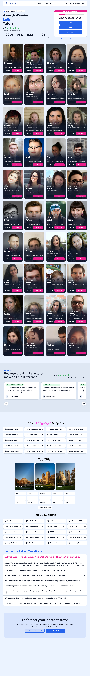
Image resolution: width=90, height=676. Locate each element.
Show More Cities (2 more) (45, 507)
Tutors (4, 7)
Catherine (30, 345)
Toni (49, 283)
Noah (28, 157)
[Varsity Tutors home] (11, 3)
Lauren (50, 251)
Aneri (6, 283)
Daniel (71, 282)
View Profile (7, 70)
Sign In (83, 3)
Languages (9, 7)
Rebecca (8, 63)
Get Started (16, 70)
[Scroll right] (84, 404)
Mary (70, 125)
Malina (7, 345)
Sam (70, 157)
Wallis (7, 314)
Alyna (71, 345)
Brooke (50, 220)
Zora (49, 157)
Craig (28, 63)
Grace (71, 251)
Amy (6, 188)
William (29, 251)
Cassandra (73, 188)
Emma (28, 126)
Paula (49, 126)
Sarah (7, 94)
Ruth (70, 220)
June (70, 63)
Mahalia (29, 94)
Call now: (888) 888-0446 (74, 3)
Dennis (7, 126)
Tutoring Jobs (48, 3)
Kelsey (50, 94)
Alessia (29, 188)
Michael (50, 345)
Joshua (7, 157)
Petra (49, 314)
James (29, 220)
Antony (71, 314)
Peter (28, 283)
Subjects (40, 3)
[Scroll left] (6, 404)
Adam (28, 314)
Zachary (8, 251)
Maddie (71, 94)
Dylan (7, 220)
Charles (50, 63)
